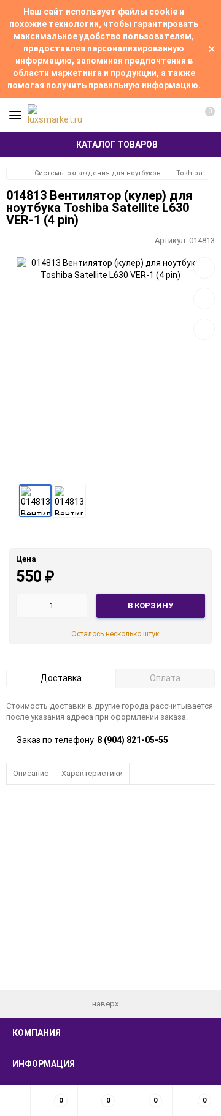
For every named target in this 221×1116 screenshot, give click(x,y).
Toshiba (189, 173)
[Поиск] (160, 115)
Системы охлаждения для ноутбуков (97, 173)
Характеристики (92, 773)
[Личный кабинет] (181, 115)
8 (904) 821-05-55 (132, 740)
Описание (30, 773)
